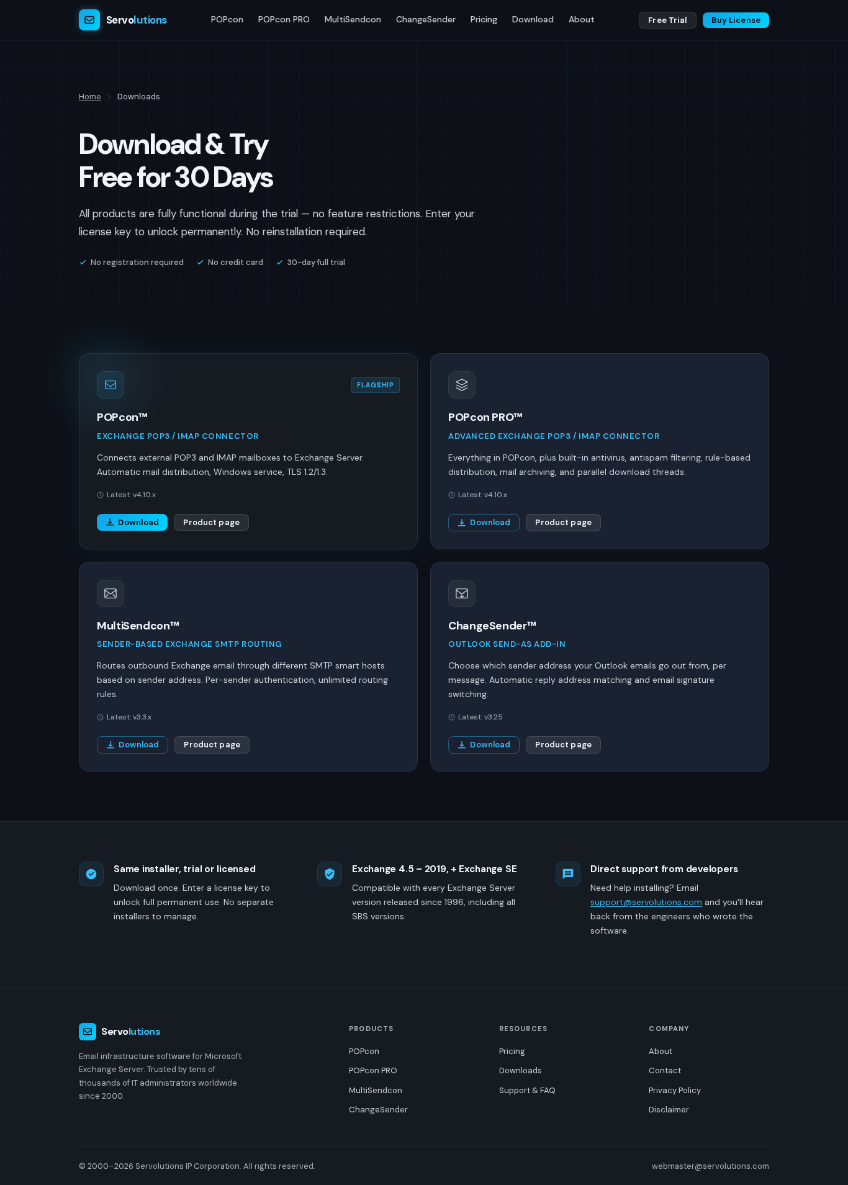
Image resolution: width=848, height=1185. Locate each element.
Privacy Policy (675, 1090)
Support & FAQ (527, 1090)
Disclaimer (669, 1109)
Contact (665, 1070)
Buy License (735, 20)
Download (533, 19)
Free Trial (667, 20)
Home (90, 96)
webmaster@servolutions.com (710, 1166)
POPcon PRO (284, 19)
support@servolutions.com (646, 902)
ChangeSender (426, 19)
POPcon (227, 19)
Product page (211, 522)
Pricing (484, 19)
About (582, 19)
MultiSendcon (353, 19)
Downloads (520, 1070)
